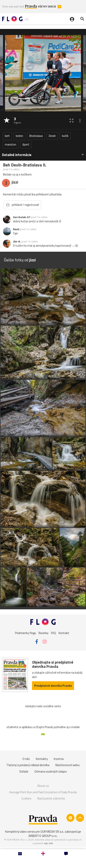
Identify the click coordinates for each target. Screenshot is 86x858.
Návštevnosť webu (67, 765)
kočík (65, 135)
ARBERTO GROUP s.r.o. (42, 835)
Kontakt (64, 633)
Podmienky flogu (25, 633)
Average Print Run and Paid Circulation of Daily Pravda (43, 792)
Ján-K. (17, 241)
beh (7, 135)
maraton (10, 144)
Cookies (26, 798)
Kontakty (42, 759)
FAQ (53, 633)
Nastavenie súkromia (51, 798)
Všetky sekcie (47, 6)
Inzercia (59, 759)
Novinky (43, 633)
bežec (19, 135)
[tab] (43, 153)
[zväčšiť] (71, 120)
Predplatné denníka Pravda (53, 685)
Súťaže (23, 771)
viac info (48, 843)
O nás (26, 759)
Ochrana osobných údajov (50, 771)
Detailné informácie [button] (16, 155)
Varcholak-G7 (21, 217)
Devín (52, 135)
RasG (16, 229)
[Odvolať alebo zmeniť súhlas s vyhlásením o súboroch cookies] (70, 818)
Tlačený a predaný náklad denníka (27, 765)
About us (43, 786)
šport (25, 144)
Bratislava (36, 135)
